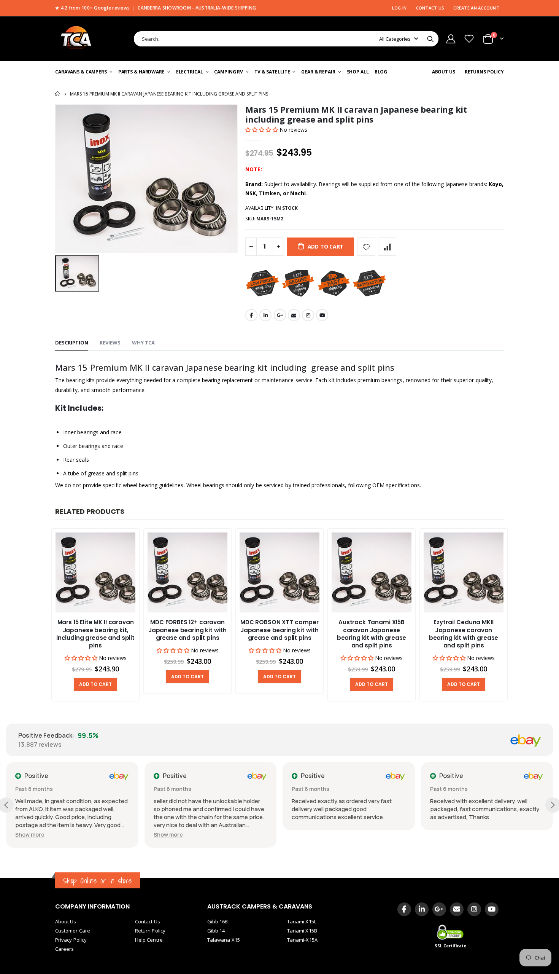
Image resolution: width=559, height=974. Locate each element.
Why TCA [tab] (143, 342)
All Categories (395, 38)
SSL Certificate (451, 945)
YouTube (322, 315)
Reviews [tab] (110, 342)
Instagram (308, 315)
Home (58, 93)
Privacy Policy (71, 939)
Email (294, 315)
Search (430, 38)
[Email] (457, 909)
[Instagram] (474, 909)
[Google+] (439, 909)
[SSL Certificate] (451, 931)
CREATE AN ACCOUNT (476, 8)
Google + (280, 315)
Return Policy (150, 930)
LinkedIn (265, 315)
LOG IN (399, 8)
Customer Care (72, 930)
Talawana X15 (223, 939)
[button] (262, 129)
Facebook (251, 315)
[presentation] (40, 615)
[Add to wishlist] (366, 247)
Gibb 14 (216, 930)
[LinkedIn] (422, 909)
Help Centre (149, 939)
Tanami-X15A (302, 939)
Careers (64, 948)
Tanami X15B (302, 930)
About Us (65, 921)
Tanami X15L (301, 921)
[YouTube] (492, 909)
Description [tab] (71, 342)
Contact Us (147, 921)
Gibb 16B (217, 921)
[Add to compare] (387, 247)
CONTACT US (430, 8)
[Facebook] (404, 909)
